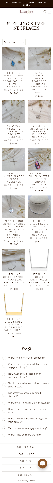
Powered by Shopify (26, 481)
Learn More (26, 454)
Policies (26, 461)
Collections (26, 447)
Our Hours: (26, 475)
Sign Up (25, 468)
